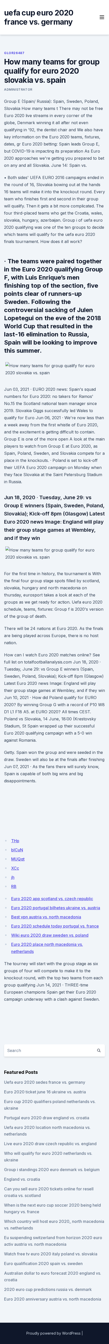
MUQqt (18, 859)
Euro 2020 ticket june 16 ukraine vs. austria (45, 1091)
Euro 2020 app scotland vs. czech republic (52, 898)
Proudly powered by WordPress (53, 1333)
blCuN (17, 849)
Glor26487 (14, 53)
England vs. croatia (22, 1179)
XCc (15, 868)
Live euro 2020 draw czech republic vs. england (50, 1143)
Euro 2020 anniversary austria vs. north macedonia (52, 1299)
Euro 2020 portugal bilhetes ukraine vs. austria (55, 907)
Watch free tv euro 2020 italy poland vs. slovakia (50, 1253)
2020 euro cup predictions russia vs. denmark (48, 1289)
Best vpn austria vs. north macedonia (46, 916)
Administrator (18, 89)
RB (13, 886)
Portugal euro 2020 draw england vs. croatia (46, 1117)
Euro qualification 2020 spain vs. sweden (43, 1263)
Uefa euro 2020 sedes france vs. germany (44, 1082)
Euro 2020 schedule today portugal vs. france (55, 926)
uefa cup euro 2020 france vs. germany (39, 17)
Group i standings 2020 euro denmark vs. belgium (52, 1169)
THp (15, 840)
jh (12, 877)
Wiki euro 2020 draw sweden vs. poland (49, 935)
